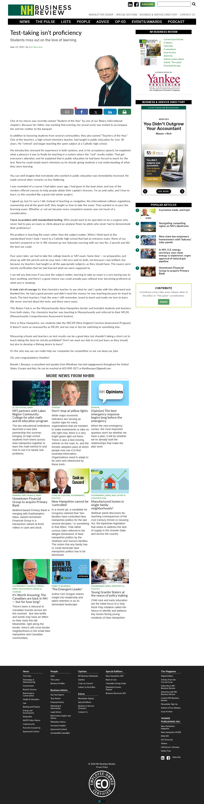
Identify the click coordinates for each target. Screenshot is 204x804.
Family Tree (166, 751)
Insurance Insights (58, 726)
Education (20, 407)
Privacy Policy (102, 767)
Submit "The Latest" (173, 63)
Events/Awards (147, 22)
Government (77, 495)
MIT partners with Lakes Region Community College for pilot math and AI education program (30, 416)
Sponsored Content (31, 732)
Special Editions (126, 14)
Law (24, 703)
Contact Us (187, 14)
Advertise (168, 56)
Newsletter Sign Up (169, 704)
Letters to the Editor (86, 687)
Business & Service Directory (158, 14)
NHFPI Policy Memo (31, 720)
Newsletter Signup (101, 14)
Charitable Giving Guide (116, 683)
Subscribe (148, 4)
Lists (66, 22)
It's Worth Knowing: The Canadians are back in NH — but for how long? (29, 599)
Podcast (176, 22)
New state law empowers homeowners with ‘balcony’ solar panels (175, 239)
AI (13, 407)
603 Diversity (167, 740)
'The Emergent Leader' (67, 589)
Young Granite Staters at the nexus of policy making (109, 594)
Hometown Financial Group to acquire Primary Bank (29, 502)
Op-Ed (120, 22)
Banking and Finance (23, 495)
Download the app (172, 66)
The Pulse (45, 22)
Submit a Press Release (171, 708)
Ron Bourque (35, 47)
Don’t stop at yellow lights (70, 410)
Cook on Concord (61, 495)
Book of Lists (111, 680)
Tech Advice (55, 699)
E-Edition (168, 43)
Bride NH (165, 736)
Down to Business (61, 586)
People (83, 22)
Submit (163, 302)
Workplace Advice (58, 722)
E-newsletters (170, 49)
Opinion (56, 407)
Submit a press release (174, 59)
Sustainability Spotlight (60, 733)
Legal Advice (55, 712)
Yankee (164, 743)
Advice (102, 22)
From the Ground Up (31, 728)
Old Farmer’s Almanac (170, 747)
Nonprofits (118, 586)
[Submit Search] (194, 4)
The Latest (55, 680)
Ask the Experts (57, 695)
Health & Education (31, 699)
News (25, 22)
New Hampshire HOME (171, 732)
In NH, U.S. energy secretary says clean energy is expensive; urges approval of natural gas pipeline (175, 256)
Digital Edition (167, 676)
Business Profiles (57, 683)
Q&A (52, 676)
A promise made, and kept (174, 210)
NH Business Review (39, 10)
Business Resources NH (116, 693)
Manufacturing (35, 586)
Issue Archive (170, 53)
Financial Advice (57, 702)
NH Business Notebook (88, 676)
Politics (56, 498)
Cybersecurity (29, 724)
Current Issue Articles (173, 40)
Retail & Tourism (30, 690)
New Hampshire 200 (115, 676)
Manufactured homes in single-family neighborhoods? (107, 505)
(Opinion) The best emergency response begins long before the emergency (106, 416)
